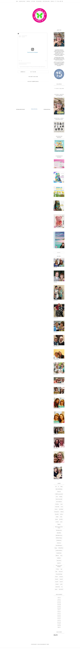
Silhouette (57, 555)
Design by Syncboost (46, 649)
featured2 (61, 579)
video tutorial (61, 589)
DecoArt (56, 509)
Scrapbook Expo (58, 553)
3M (55, 486)
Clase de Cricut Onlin (59, 499)
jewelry (61, 584)
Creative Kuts (57, 506)
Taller (56, 571)
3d (58, 486)
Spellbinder (59, 558)
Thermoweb (60, 571)
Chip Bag (60, 496)
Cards (57, 496)
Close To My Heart (59, 501)
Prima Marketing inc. (59, 545)
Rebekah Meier (61, 547)
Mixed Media (59, 532)
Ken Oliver (61, 519)
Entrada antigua (47, 109)
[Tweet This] (31, 71)
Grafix (61, 516)
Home (17, 1)
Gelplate (57, 516)
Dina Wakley (61, 509)
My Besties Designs (59, 537)
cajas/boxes (61, 576)
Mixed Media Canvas (59, 535)
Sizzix (61, 555)
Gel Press (61, 514)
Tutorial (56, 576)
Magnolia (59, 524)
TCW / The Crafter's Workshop (59, 566)
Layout (61, 521)
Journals (56, 519)
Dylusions (62, 511)
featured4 (61, 581)
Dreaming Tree (56, 511)
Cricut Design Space (46, 1)
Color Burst (57, 504)
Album (61, 486)
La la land (57, 521)
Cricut (62, 506)
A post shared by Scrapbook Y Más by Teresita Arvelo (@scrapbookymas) (32, 66)
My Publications (39, 1)
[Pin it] (33, 71)
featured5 (57, 584)
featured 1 (56, 579)
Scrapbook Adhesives (59, 550)
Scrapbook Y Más (39, 649)
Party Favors (59, 542)
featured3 (56, 581)
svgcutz (56, 589)
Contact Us (52, 1)
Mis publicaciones (59, 530)
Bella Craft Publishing (59, 489)
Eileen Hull (56, 514)
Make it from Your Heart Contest (59, 527)
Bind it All (58, 491)
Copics (61, 504)
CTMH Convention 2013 (59, 494)
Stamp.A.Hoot (59, 560)
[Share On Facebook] (32, 71)
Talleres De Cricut (22, 1)
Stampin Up (28, 1)
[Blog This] (35, 71)
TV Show (57, 569)
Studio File (59, 563)
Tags (61, 569)
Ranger (56, 547)
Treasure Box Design (59, 574)
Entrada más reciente (20, 109)
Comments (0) (23, 71)
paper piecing (58, 586)
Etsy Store (33, 1)
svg (61, 586)
